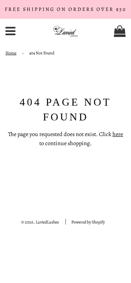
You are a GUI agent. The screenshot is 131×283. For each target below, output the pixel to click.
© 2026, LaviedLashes (40, 222)
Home (10, 53)
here (117, 134)
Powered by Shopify (88, 222)
